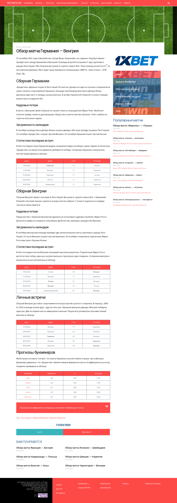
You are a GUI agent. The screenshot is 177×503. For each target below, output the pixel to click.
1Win (28, 387)
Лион (119, 180)
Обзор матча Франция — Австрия (34, 447)
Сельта (134, 144)
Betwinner (28, 397)
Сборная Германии (57, 417)
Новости (117, 3)
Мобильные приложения (67, 3)
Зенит (115, 168)
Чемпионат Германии (143, 156)
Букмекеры (28, 3)
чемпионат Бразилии (139, 205)
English (59, 485)
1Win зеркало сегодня (127, 89)
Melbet (28, 383)
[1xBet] (137, 61)
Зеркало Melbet (123, 103)
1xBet (28, 378)
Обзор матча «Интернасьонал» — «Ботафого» (133, 199)
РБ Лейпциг (131, 156)
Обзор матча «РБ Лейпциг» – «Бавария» (130, 150)
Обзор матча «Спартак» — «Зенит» (128, 163)
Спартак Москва (127, 168)
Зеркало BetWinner (125, 81)
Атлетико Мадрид (119, 144)
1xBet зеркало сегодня (127, 96)
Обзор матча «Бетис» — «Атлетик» (128, 187)
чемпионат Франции (136, 131)
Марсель (121, 131)
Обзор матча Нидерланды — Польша (36, 456)
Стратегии (94, 3)
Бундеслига (123, 156)
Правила (127, 3)
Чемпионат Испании (145, 144)
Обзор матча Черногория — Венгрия (85, 465)
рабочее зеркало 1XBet (37, 489)
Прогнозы (50, 3)
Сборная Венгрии (40, 417)
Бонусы (84, 3)
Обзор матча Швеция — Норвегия (83, 456)
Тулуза (126, 131)
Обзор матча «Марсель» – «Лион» (127, 175)
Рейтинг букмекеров (23, 47)
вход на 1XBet (41, 491)
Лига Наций (26, 417)
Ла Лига (129, 144)
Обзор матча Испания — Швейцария (85, 447)
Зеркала (38, 3)
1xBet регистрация (153, 483)
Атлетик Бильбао (119, 193)
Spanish (59, 489)
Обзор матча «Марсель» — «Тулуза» (132, 125)
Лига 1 (115, 131)
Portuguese (60, 493)
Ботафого (116, 205)
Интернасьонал (126, 205)
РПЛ (119, 168)
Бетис (128, 193)
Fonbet (28, 392)
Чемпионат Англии (139, 168)
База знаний (106, 3)
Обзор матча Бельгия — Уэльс (32, 465)
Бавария (116, 156)
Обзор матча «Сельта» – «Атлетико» (128, 138)
